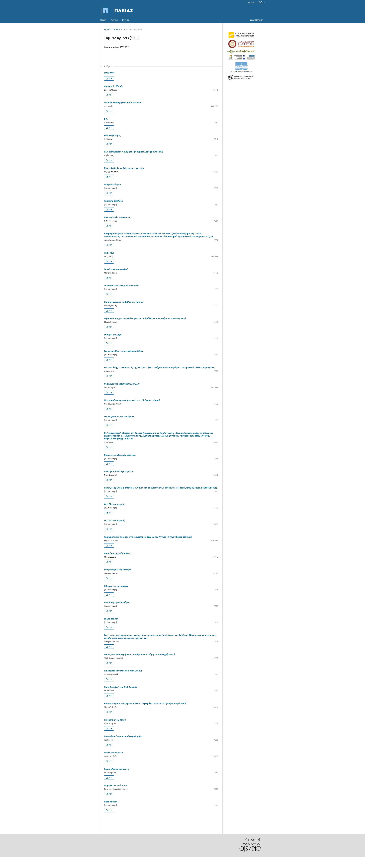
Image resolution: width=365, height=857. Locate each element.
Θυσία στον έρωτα (113, 752)
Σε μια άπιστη (111, 618)
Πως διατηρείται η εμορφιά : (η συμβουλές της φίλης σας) (133, 151)
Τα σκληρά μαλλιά (113, 200)
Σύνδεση (261, 2)
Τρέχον (103, 20)
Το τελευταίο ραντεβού (116, 269)
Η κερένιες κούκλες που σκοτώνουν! (123, 670)
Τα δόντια (109, 252)
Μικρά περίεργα (112, 184)
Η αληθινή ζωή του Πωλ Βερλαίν (120, 687)
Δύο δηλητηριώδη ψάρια (116, 602)
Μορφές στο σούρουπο (115, 785)
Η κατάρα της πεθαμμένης (117, 553)
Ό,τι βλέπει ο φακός (114, 504)
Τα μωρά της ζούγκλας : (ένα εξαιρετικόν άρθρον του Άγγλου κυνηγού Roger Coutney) (148, 537)
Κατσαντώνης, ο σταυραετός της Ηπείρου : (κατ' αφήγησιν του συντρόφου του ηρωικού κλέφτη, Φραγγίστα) (159, 367)
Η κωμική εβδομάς (113, 86)
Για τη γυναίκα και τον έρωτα (119, 416)
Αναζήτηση (257, 20)
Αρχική (107, 29)
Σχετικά (126, 20)
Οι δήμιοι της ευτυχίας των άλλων (121, 383)
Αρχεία (114, 20)
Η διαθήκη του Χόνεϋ (115, 719)
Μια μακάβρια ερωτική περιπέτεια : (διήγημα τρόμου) (132, 400)
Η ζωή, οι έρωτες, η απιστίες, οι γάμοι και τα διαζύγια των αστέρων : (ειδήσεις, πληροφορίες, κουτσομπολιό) (160, 487)
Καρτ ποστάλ (110, 801)
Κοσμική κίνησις (112, 135)
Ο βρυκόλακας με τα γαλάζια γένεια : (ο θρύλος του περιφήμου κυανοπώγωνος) (145, 318)
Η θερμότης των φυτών (116, 586)
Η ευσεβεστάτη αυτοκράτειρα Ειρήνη (123, 736)
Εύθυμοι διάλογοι (113, 334)
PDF (110, 78)
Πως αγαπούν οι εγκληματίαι (119, 471)
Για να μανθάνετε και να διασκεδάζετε (123, 351)
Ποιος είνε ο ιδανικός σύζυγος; (120, 455)
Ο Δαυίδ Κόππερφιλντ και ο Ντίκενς (122, 102)
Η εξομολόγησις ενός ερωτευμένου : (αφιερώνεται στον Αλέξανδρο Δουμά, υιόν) (145, 703)
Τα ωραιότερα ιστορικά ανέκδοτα (121, 285)
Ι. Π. (106, 119)
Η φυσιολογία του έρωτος (117, 217)
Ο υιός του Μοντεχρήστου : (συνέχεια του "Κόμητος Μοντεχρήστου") (139, 654)
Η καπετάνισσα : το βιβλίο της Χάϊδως (123, 302)
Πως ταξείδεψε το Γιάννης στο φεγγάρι (124, 168)
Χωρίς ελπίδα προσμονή (116, 769)
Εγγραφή (251, 2)
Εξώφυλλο (109, 72)
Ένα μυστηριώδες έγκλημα (117, 569)
